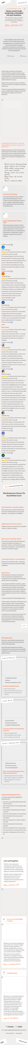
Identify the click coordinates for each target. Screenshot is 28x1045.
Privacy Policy (19, 1033)
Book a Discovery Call (22, 2)
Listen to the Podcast (11, 1018)
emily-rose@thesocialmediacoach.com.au (15, 1030)
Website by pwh (23, 1041)
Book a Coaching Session (12, 964)
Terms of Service (10, 1033)
